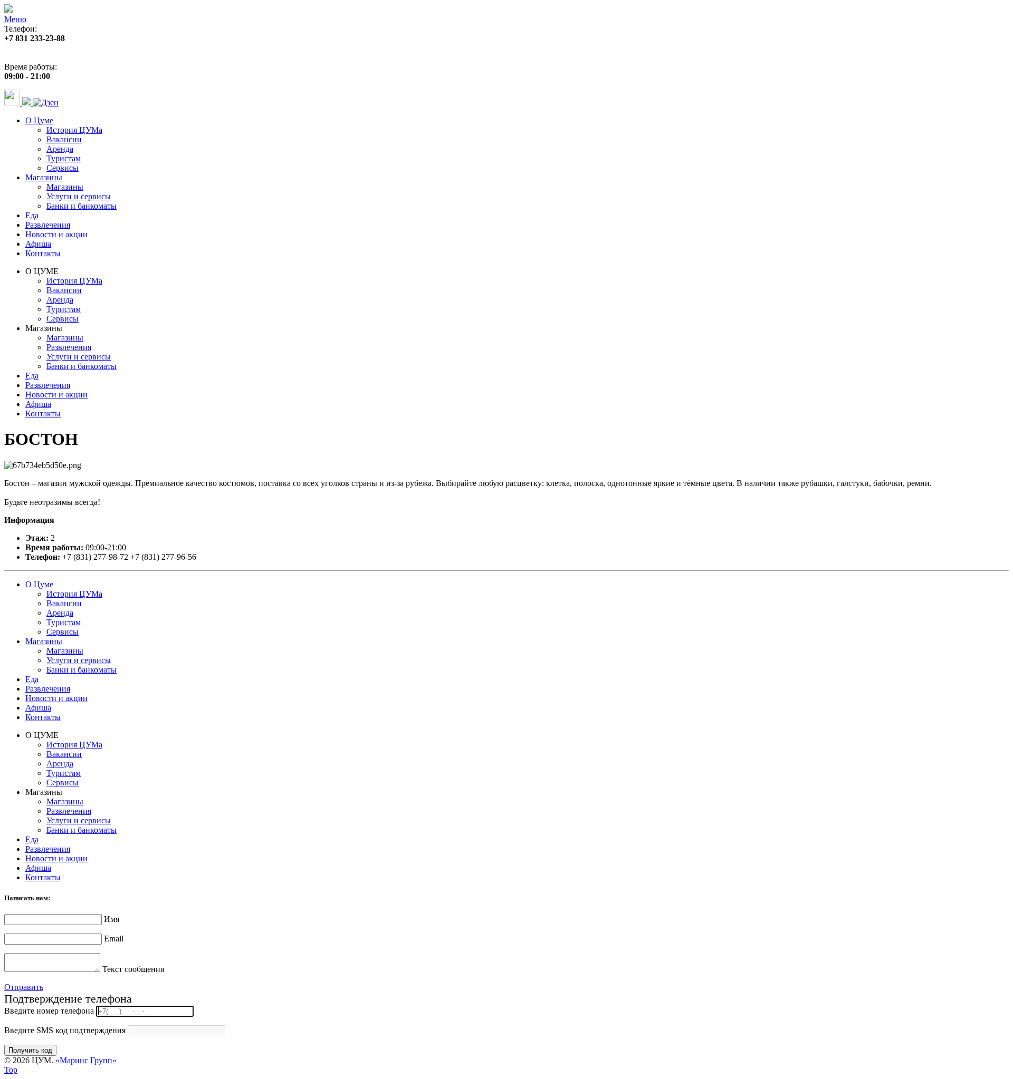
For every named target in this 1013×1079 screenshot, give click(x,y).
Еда (32, 215)
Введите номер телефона (49, 1010)
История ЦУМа (74, 129)
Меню (15, 19)
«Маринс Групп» (86, 1060)
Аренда (59, 148)
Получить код (30, 1050)
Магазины (43, 177)
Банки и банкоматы (81, 205)
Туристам (63, 158)
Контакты (43, 253)
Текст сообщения (133, 969)
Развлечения (47, 224)
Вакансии (64, 139)
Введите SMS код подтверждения (65, 1030)
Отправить (23, 987)
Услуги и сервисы (78, 196)
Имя (111, 919)
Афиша (38, 243)
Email (113, 938)
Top (10, 1069)
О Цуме (39, 120)
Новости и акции (56, 234)
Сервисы (62, 167)
